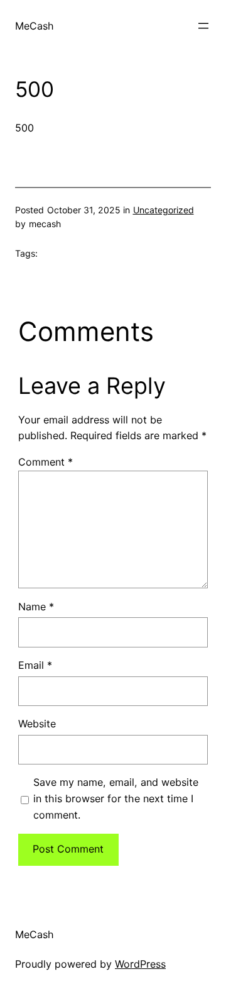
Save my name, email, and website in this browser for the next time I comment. (115, 798)
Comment (45, 462)
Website (37, 723)
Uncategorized (163, 209)
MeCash (34, 26)
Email (35, 665)
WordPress (140, 964)
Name (36, 606)
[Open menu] (203, 25)
